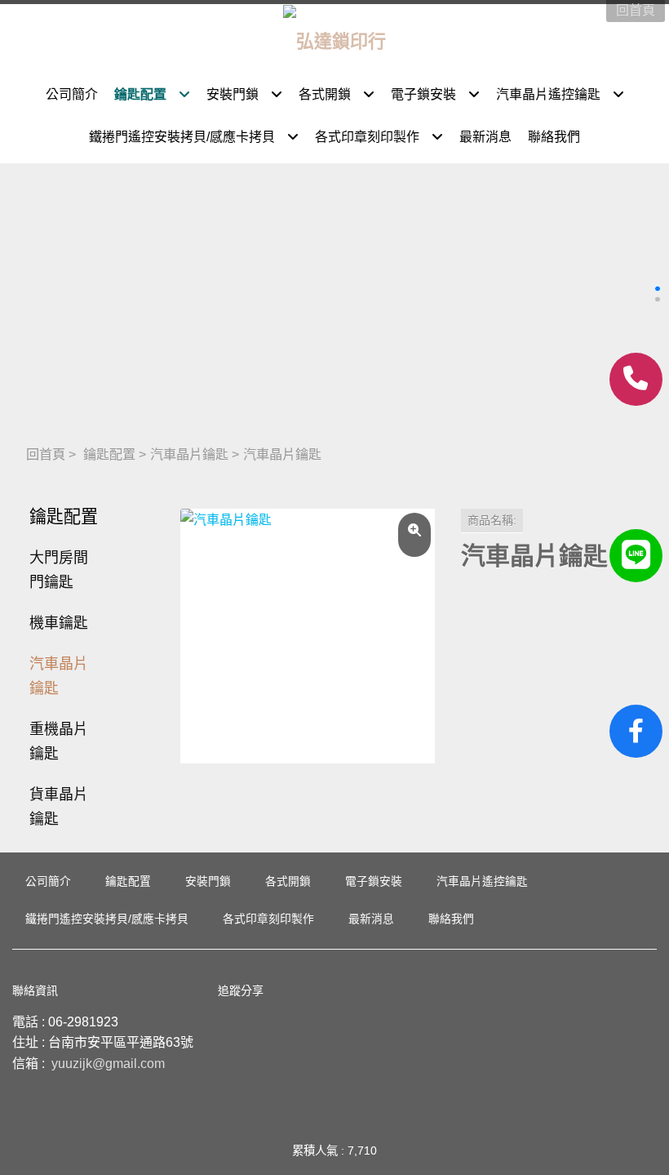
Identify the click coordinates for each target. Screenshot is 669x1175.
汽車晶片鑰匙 (189, 454)
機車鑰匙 (58, 623)
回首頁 (45, 454)
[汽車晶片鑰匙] (307, 636)
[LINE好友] (635, 555)
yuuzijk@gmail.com (108, 1063)
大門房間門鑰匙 (58, 570)
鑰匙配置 (109, 454)
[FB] (635, 731)
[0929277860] (635, 379)
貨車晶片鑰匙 (58, 806)
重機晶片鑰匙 (58, 741)
